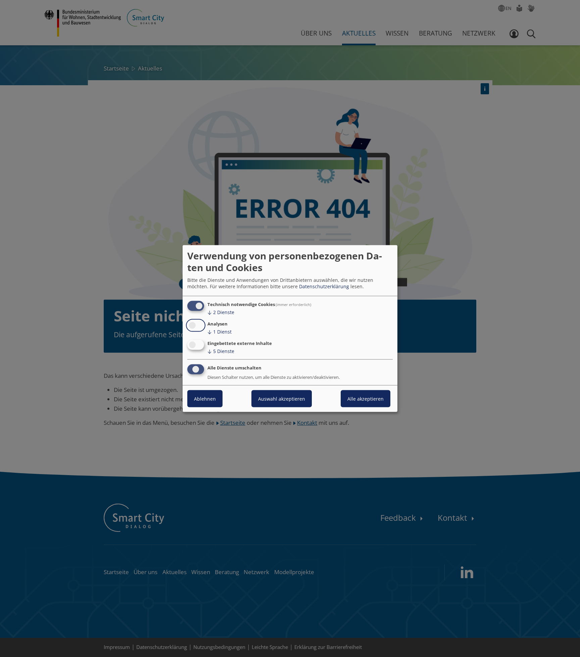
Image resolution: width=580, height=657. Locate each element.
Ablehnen (205, 398)
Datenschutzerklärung (324, 286)
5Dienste (220, 351)
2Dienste (220, 312)
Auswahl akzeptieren (281, 398)
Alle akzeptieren (365, 398)
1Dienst (219, 331)
